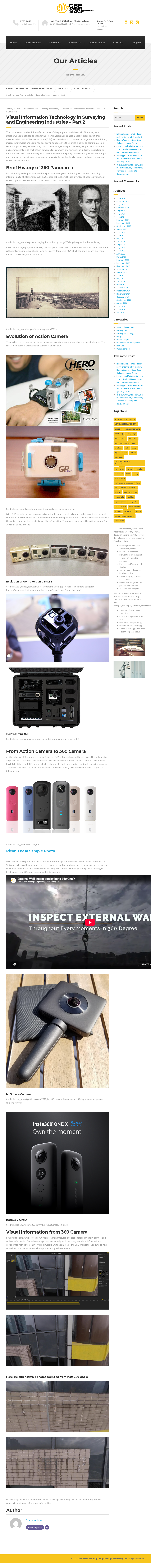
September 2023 (123, 226)
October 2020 (122, 297)
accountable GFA (129, 419)
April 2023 (120, 241)
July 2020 (120, 306)
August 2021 (121, 272)
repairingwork (120, 502)
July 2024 (120, 213)
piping (138, 483)
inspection (91, 108)
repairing (130, 497)
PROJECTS (55, 42)
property (118, 492)
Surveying (118, 511)
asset (117, 429)
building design (131, 434)
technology (128, 511)
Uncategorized (123, 348)
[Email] (47, 1527)
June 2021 (120, 275)
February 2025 (122, 207)
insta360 (101, 108)
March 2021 (121, 284)
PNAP (116, 487)
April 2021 (120, 281)
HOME (13, 42)
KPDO (128, 474)
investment (119, 474)
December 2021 (123, 263)
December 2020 (123, 290)
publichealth (128, 492)
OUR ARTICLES (97, 42)
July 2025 (120, 204)
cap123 (134, 443)
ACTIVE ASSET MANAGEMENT (125, 424)
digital (117, 452)
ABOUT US (75, 42)
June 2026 (120, 198)
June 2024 (120, 217)
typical (138, 511)
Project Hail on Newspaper (128, 342)
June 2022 (120, 250)
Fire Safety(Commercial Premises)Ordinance (122, 462)
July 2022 (120, 247)
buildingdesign (120, 438)
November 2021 (123, 266)
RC (136, 492)
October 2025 (122, 201)
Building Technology (50, 108)
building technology (122, 443)
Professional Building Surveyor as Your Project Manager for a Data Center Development (130, 149)
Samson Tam (34, 1520)
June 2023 (120, 235)
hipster (129, 469)
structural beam (120, 507)
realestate (119, 497)
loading (135, 474)
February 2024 (122, 220)
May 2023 (120, 238)
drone (124, 453)
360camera (67, 108)
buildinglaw (133, 438)
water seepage (119, 520)
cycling (127, 448)
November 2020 (123, 293)
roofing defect (133, 502)
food (116, 469)
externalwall (79, 108)
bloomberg (119, 434)
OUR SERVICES (33, 42)
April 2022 (120, 253)
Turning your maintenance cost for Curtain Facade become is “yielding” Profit (129, 158)
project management (129, 487)
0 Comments (11, 111)
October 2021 (122, 269)
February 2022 (122, 260)
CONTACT (119, 42)
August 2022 (121, 244)
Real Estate (121, 345)
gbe (122, 468)
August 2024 (121, 210)
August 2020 (121, 303)
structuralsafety (134, 507)
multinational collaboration (124, 483)
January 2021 (122, 287)
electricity (133, 453)
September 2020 (123, 300)
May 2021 (120, 278)
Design (119, 336)
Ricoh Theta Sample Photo (30, 851)
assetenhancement (131, 429)
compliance (118, 448)
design (134, 448)
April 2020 (120, 312)
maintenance (120, 479)
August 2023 (121, 229)
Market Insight (122, 339)
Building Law (121, 330)
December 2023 (123, 223)
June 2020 (120, 309)
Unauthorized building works (124, 516)
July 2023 (120, 232)
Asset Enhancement (125, 327)
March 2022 (121, 257)
